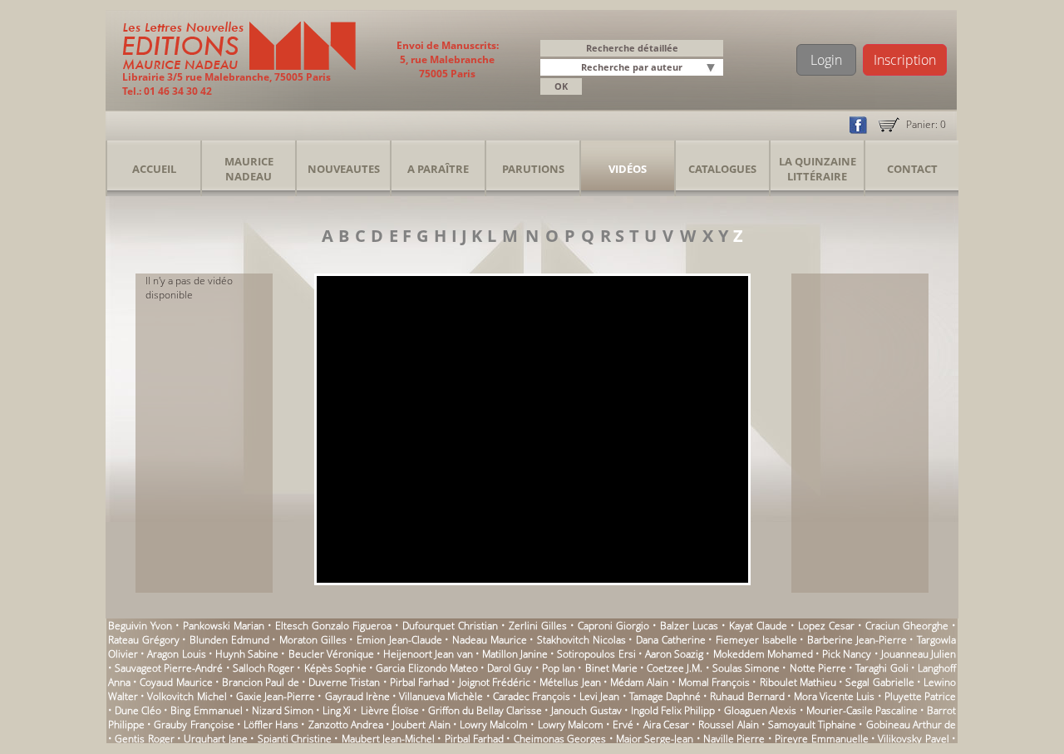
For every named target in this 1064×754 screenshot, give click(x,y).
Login (826, 60)
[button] (713, 68)
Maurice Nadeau (248, 169)
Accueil (154, 168)
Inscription (905, 60)
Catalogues (722, 168)
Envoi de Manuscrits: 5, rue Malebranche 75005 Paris (448, 59)
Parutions (533, 168)
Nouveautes (344, 168)
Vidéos (627, 168)
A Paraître (438, 168)
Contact (912, 168)
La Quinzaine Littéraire (817, 169)
